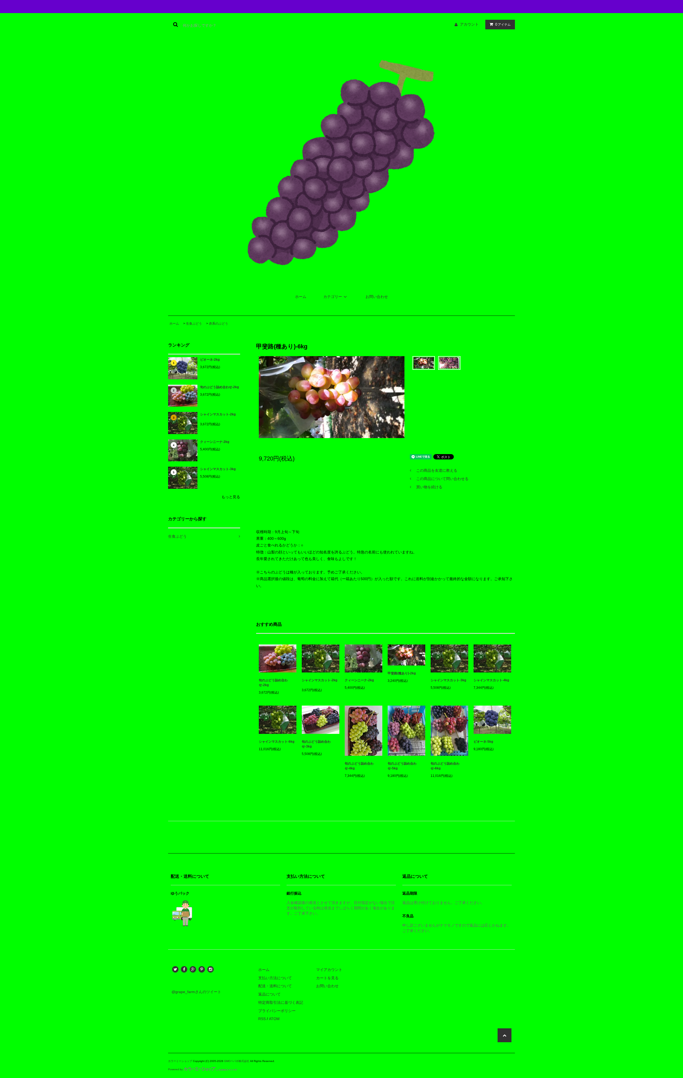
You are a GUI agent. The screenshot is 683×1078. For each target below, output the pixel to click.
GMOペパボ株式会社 (236, 1061)
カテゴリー (332, 296)
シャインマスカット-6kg (276, 741)
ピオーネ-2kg (210, 359)
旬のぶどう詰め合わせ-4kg (359, 766)
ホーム (300, 296)
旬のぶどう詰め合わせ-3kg (316, 744)
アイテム (503, 24)
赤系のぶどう (218, 323)
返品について (269, 994)
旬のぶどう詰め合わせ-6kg (445, 766)
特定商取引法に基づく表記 (280, 1002)
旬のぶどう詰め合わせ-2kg (219, 387)
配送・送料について (275, 986)
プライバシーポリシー (277, 1011)
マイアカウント (329, 969)
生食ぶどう (194, 323)
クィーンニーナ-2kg (214, 442)
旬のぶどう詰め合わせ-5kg (402, 766)
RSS (262, 1019)
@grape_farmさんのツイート (196, 992)
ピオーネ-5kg (483, 741)
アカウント (469, 24)
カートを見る (327, 978)
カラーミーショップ (180, 1061)
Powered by (175, 1069)
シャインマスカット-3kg (218, 469)
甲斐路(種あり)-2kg (402, 673)
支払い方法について (275, 978)
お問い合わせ (377, 296)
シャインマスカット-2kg (218, 414)
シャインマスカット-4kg (491, 680)
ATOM (274, 1019)
